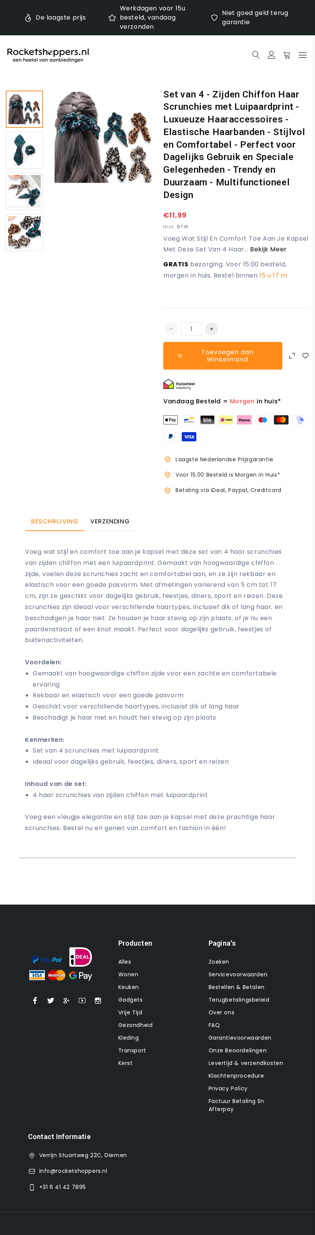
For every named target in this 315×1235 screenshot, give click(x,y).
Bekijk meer (268, 249)
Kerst (125, 1063)
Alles (124, 962)
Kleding (128, 1038)
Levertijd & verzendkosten (246, 1063)
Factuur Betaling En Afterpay (236, 1105)
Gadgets (130, 1000)
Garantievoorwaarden (240, 1038)
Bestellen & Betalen (237, 987)
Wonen (128, 974)
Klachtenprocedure (236, 1076)
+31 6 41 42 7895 (62, 1187)
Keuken (128, 987)
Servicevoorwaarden (238, 974)
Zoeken (219, 962)
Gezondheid (135, 1025)
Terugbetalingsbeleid (239, 1000)
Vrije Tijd (130, 1012)
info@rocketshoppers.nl (73, 1171)
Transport (132, 1050)
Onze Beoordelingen (238, 1050)
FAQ (214, 1025)
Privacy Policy (228, 1088)
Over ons (222, 1012)
